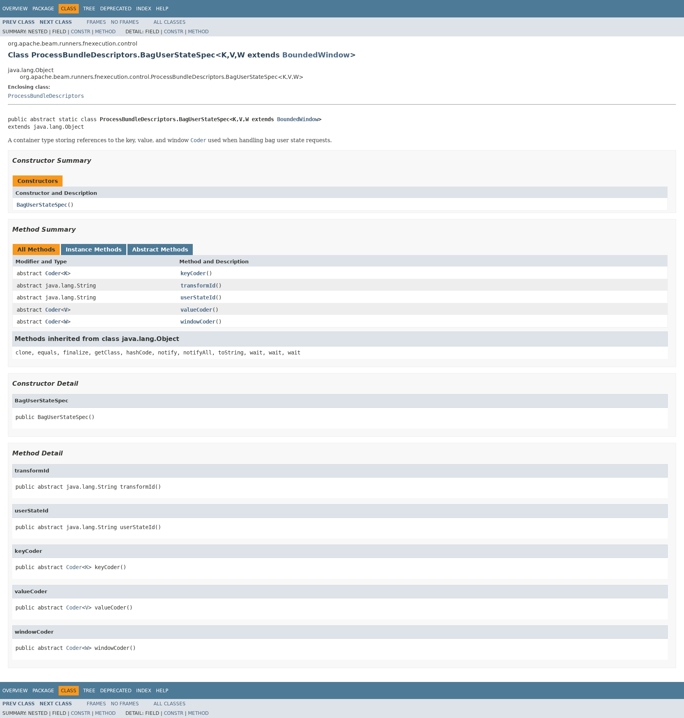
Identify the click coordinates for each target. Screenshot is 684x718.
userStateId (197, 297)
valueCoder (196, 310)
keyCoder (193, 273)
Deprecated (115, 8)
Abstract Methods (160, 249)
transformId (197, 285)
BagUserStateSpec (42, 205)
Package (43, 8)
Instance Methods (94, 249)
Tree (89, 8)
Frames (96, 22)
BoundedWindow (316, 55)
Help (162, 8)
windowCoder (197, 321)
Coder (53, 273)
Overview (15, 8)
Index (143, 8)
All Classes (170, 22)
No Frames (125, 22)
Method (105, 31)
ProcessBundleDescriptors (46, 96)
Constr (80, 31)
